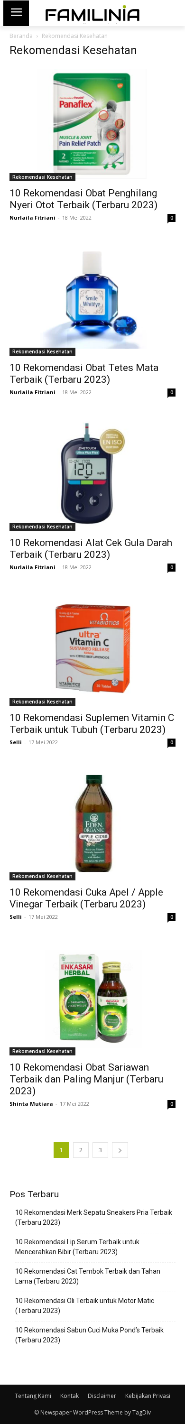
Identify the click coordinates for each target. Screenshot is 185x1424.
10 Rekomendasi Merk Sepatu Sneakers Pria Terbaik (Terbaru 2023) (93, 1217)
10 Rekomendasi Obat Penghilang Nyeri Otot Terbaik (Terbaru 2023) (83, 199)
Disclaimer (102, 1396)
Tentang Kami (33, 1396)
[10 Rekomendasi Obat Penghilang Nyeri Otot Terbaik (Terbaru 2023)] (92, 124)
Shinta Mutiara (31, 1103)
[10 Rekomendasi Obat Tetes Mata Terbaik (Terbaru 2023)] (92, 299)
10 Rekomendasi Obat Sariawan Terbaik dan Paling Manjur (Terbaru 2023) (86, 1079)
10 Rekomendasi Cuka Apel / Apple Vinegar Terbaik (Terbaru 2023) (86, 898)
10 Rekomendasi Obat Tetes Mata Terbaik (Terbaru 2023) (83, 373)
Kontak (69, 1396)
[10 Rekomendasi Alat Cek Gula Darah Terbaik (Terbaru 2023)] (92, 473)
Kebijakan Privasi (147, 1396)
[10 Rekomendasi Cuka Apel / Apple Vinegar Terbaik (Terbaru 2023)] (92, 824)
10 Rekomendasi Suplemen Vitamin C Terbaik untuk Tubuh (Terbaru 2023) (91, 723)
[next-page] (120, 1150)
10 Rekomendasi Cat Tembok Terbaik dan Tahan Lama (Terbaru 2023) (87, 1276)
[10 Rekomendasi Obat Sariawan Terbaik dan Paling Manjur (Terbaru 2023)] (92, 998)
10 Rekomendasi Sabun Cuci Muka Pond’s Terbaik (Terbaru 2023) (89, 1335)
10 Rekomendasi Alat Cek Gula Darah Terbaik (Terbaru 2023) (90, 548)
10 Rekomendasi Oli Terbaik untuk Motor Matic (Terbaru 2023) (84, 1305)
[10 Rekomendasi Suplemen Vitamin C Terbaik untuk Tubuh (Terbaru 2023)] (92, 649)
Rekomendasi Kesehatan (42, 177)
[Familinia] (92, 13)
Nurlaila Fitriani (32, 217)
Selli (15, 742)
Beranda (21, 36)
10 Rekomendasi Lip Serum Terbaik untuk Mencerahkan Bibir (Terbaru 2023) (77, 1247)
